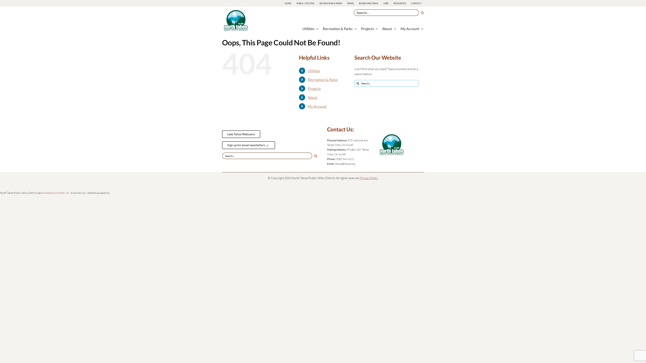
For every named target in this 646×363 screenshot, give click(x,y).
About (312, 97)
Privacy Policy (369, 178)
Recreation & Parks (323, 79)
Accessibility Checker (53, 192)
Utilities (314, 70)
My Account (317, 106)
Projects (314, 88)
